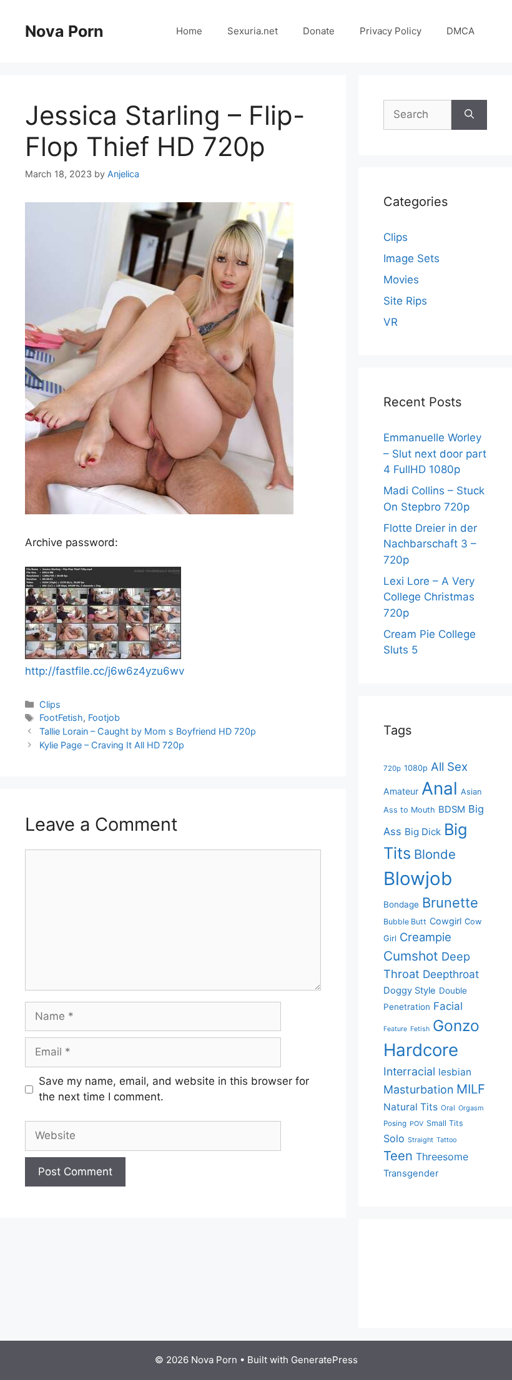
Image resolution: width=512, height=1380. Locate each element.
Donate (319, 31)
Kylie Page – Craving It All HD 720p (111, 745)
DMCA (460, 31)
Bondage (401, 904)
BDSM (451, 809)
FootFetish (61, 717)
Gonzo (456, 1025)
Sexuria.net (252, 31)
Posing (394, 1123)
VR (390, 322)
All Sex (449, 767)
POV (416, 1124)
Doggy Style (409, 990)
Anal (439, 788)
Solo (394, 1138)
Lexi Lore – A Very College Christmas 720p (429, 597)
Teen (398, 1155)
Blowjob (417, 878)
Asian (471, 791)
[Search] (469, 115)
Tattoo (446, 1140)
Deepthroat (451, 974)
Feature (395, 1029)
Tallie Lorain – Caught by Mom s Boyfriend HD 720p (147, 731)
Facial (448, 1006)
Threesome (442, 1156)
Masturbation (418, 1089)
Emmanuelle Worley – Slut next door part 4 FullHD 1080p (434, 453)
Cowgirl (445, 921)
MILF (470, 1089)
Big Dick (423, 832)
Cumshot (410, 956)
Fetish (420, 1029)
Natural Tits (410, 1107)
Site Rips (405, 301)
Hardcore (420, 1049)
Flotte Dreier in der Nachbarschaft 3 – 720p (430, 544)
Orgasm (471, 1108)
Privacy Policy (390, 31)
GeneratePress (324, 1360)
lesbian (454, 1072)
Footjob (104, 717)
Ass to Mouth (409, 810)
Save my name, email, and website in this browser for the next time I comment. (174, 1089)
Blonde (435, 854)
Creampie (425, 937)
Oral (448, 1108)
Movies (401, 279)
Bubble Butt (404, 921)
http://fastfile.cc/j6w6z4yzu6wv (104, 671)
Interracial (409, 1071)
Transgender (410, 1173)
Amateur (400, 791)
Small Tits (444, 1123)
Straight (420, 1140)
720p (392, 768)
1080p (416, 768)
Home (189, 31)
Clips (50, 704)
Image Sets (411, 258)
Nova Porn (64, 31)
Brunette (450, 902)
